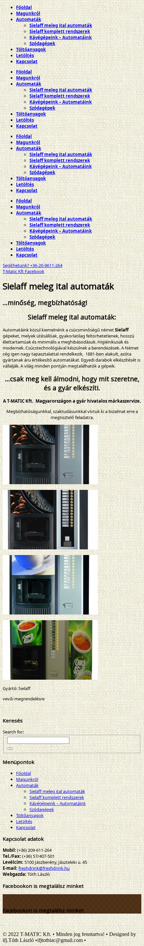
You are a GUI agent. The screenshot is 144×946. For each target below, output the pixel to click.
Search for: (13, 732)
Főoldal (23, 773)
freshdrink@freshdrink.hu (44, 868)
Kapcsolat (25, 827)
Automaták (27, 785)
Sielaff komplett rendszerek (56, 797)
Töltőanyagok (30, 815)
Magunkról (27, 779)
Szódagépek (41, 809)
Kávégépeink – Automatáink (57, 803)
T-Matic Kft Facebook (23, 271)
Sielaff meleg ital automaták (57, 791)
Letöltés (24, 821)
